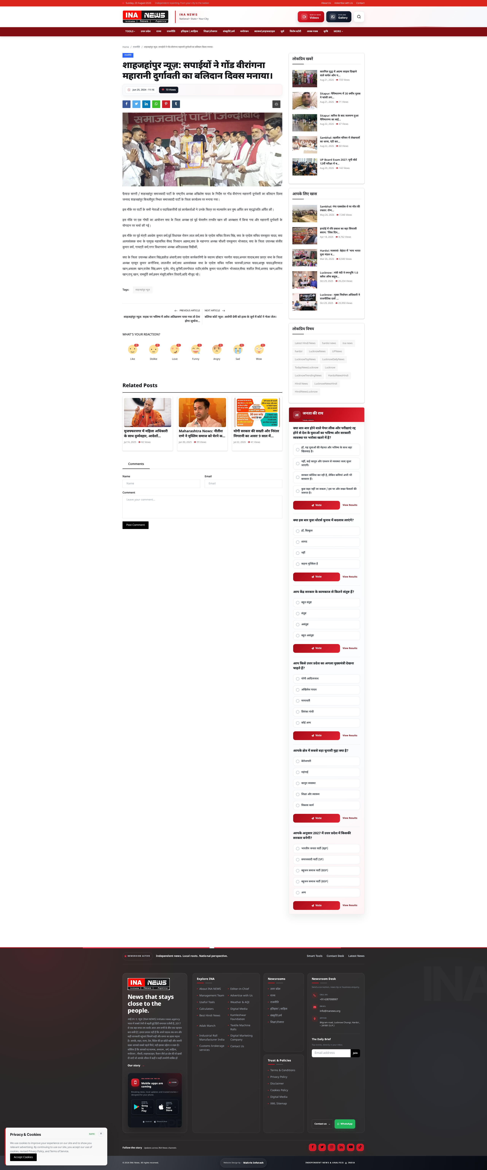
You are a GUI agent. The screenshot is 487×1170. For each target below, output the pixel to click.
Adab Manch (207, 1026)
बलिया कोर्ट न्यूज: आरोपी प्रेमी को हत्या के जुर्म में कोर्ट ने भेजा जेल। (240, 317)
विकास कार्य (307, 805)
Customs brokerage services (211, 1048)
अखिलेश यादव (309, 690)
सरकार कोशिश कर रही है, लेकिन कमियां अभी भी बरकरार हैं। (326, 477)
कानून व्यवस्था (308, 783)
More (337, 31)
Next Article (212, 310)
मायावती (305, 701)
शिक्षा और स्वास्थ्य (310, 794)
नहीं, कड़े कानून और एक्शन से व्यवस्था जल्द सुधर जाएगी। (326, 463)
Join (355, 1053)
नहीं (303, 553)
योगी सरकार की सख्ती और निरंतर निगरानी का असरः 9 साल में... (256, 433)
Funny (195, 359)
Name (126, 476)
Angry (216, 359)
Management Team (211, 996)
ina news (348, 343)
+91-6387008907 (329, 999)
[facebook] (312, 1147)
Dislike (153, 359)
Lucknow (330, 367)
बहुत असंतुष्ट (307, 635)
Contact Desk (335, 956)
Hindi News (301, 383)
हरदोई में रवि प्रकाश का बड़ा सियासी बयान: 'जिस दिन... (338, 230)
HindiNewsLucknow (306, 391)
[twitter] (322, 1147)
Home (126, 47)
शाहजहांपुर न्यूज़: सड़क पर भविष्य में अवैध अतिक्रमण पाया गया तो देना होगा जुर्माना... (162, 319)
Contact (360, 3)
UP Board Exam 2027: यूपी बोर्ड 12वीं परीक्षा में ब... (338, 162)
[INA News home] (146, 16)
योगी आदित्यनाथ (310, 679)
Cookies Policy (279, 1090)
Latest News (356, 956)
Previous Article (189, 310)
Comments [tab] (136, 464)
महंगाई (304, 772)
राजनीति (171, 31)
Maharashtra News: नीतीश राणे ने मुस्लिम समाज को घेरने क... (202, 433)
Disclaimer (277, 1084)
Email (208, 476)
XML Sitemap (278, 1104)
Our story (136, 1066)
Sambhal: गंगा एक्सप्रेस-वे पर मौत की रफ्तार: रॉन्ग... (340, 208)
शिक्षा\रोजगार (210, 31)
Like (132, 359)
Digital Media (238, 1009)
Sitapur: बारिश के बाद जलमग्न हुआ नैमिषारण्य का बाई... (339, 118)
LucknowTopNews (305, 359)
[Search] (358, 16)
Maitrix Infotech (253, 1162)
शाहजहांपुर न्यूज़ (142, 290)
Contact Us (237, 1046)
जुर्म (282, 31)
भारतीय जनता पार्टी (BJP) (314, 848)
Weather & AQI (239, 1002)
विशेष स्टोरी (295, 31)
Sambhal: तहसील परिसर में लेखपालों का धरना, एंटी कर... (340, 140)
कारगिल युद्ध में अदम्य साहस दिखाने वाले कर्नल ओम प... (338, 73)
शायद (304, 542)
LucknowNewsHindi (325, 383)
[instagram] (331, 1147)
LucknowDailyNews (333, 359)
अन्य (303, 892)
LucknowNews (317, 351)
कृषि (326, 31)
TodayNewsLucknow (306, 367)
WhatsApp (347, 1124)
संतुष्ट (303, 613)
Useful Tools (207, 1002)
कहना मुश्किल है (309, 564)
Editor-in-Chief (239, 989)
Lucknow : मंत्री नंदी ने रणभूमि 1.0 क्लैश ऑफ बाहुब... (339, 275)
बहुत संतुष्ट (306, 602)
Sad (238, 359)
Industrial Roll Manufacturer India (211, 1038)
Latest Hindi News (305, 343)
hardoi (298, 351)
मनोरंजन (244, 31)
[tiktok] (360, 1147)
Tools (129, 31)
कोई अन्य (306, 723)
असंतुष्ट (305, 624)
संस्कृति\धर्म (229, 31)
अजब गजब (312, 31)
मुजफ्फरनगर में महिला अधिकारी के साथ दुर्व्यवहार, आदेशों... (146, 433)
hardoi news (329, 343)
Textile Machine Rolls (240, 1027)
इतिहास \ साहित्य (189, 31)
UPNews (337, 351)
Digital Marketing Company (241, 1038)
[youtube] (350, 1147)
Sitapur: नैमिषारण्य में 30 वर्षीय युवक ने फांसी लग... (340, 95)
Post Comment (135, 525)
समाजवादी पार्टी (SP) (312, 859)
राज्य (158, 31)
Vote (318, 505)
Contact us (322, 1124)
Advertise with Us (343, 3)
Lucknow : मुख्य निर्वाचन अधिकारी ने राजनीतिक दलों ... (340, 297)
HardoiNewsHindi (338, 375)
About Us (326, 3)
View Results (350, 505)
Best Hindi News (209, 1015)
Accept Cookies (23, 1157)
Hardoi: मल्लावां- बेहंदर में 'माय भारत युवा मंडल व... (340, 253)
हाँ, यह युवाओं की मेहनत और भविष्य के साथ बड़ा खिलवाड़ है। (326, 449)
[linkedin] (341, 1147)
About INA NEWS (210, 989)
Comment (129, 493)
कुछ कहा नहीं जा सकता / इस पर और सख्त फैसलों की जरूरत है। (328, 491)
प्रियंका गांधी (307, 712)
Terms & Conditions (282, 1070)
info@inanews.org (330, 1011)
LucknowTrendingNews (308, 375)
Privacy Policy (278, 1077)
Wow (259, 359)
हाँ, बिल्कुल (307, 531)
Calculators (206, 1009)
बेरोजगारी (306, 761)
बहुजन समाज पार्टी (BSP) (314, 870)
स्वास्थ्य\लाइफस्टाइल (264, 31)
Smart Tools (314, 956)
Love (174, 359)
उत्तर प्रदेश (146, 31)
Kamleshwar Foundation (238, 1017)
